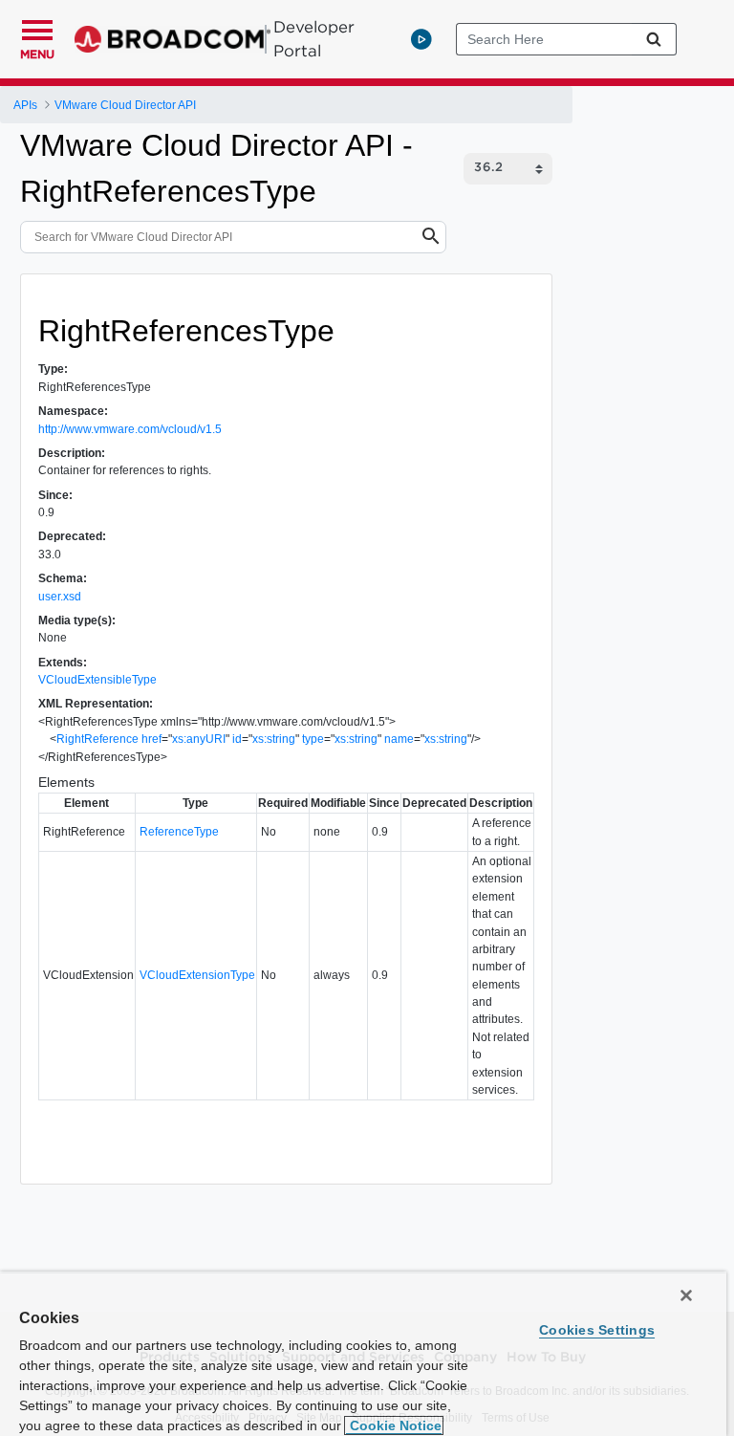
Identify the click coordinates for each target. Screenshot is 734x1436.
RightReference (97, 739)
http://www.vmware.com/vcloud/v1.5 (130, 429)
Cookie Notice (394, 1425)
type (313, 739)
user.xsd (59, 596)
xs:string (273, 739)
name (399, 739)
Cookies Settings (597, 1330)
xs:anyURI (199, 739)
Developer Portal (314, 38)
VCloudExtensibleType (97, 679)
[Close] (686, 1295)
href (151, 739)
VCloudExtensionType (197, 975)
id (237, 739)
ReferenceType (179, 831)
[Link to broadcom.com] (172, 39)
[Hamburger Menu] (37, 27)
